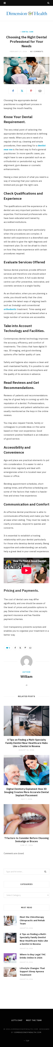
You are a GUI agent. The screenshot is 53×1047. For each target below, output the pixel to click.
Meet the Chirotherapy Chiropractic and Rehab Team (32, 920)
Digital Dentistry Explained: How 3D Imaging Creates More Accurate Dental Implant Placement (26, 792)
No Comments (36, 51)
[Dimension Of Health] (26, 13)
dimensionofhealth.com (27, 1032)
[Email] (40, 91)
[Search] (48, 3)
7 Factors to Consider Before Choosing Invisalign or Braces (26, 840)
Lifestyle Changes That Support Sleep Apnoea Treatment (32, 971)
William (26, 676)
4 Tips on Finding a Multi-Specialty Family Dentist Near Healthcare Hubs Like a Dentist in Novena (26, 743)
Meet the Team (34, 1020)
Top (27, 1041)
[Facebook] (13, 91)
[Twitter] (22, 91)
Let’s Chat (17, 1020)
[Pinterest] (31, 91)
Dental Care (27, 32)
